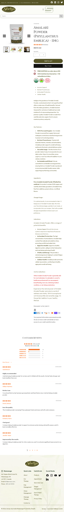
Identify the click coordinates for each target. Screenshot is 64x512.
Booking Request (49, 9)
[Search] (61, 16)
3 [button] (32, 450)
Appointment (38, 479)
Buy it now (48, 66)
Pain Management (27, 486)
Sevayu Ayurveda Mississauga (15, 508)
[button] (43, 9)
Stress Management (27, 492)
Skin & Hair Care (38, 483)
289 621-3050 (35, 3)
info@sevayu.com (12, 3)
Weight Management (38, 488)
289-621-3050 (10, 484)
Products (36, 475)
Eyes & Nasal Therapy (37, 494)
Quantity (36, 51)
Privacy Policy (38, 498)
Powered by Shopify (29, 508)
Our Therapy (26, 480)
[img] (7, 367)
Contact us (27, 503)
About (25, 475)
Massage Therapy (26, 498)
